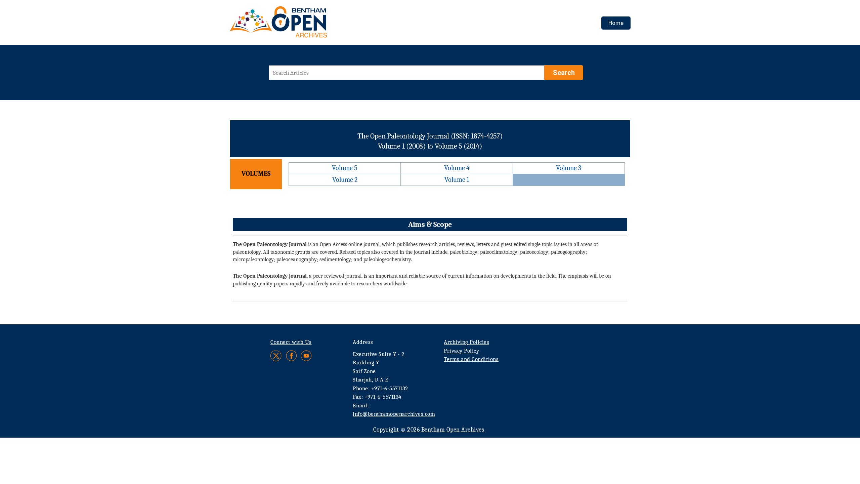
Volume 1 (456, 180)
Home (616, 22)
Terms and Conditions (471, 359)
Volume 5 (344, 168)
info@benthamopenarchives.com (394, 414)
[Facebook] (291, 356)
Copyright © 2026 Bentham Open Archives (428, 429)
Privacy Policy (461, 351)
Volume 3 (568, 168)
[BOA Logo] (298, 24)
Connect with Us (291, 342)
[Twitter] (276, 356)
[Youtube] (306, 356)
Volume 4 (457, 168)
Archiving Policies (466, 342)
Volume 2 (344, 180)
